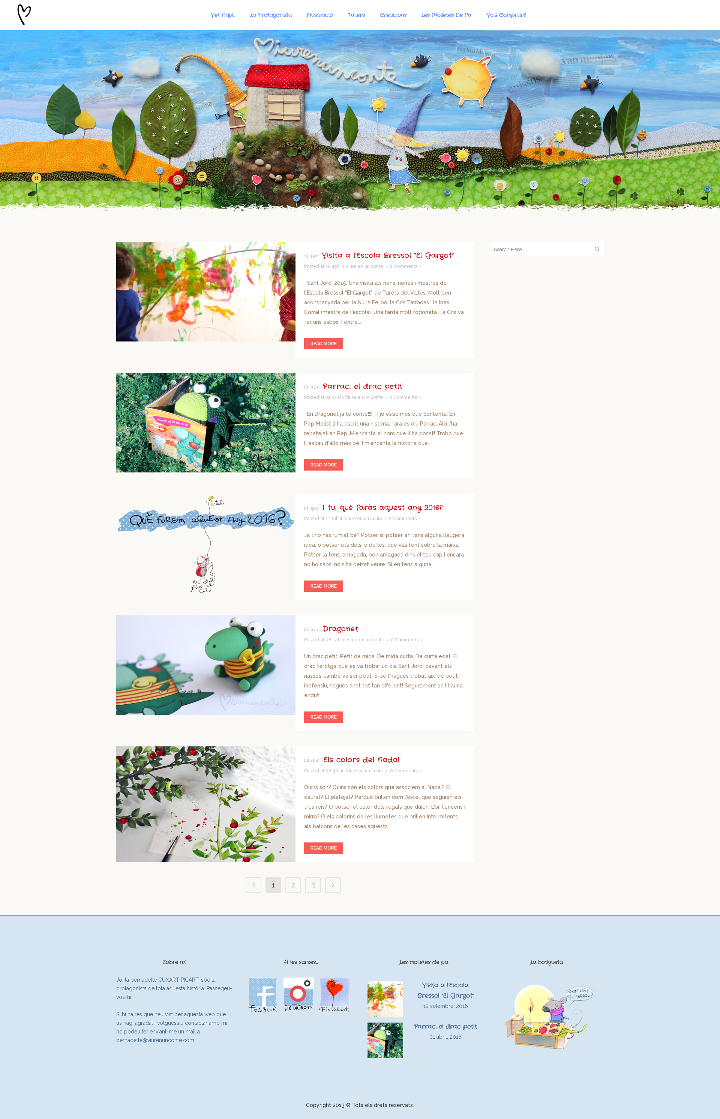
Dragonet (340, 629)
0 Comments (403, 266)
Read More (323, 343)
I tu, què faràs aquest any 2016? (382, 508)
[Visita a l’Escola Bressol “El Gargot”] (206, 291)
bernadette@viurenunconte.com (155, 1040)
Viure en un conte (364, 266)
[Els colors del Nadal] (206, 804)
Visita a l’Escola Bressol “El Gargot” (388, 255)
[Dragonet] (206, 665)
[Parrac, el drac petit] (206, 422)
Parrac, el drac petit (363, 386)
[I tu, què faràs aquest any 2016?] (206, 544)
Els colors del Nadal (362, 760)
